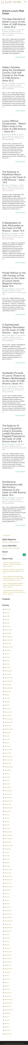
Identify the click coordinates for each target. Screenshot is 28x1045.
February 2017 (8, 992)
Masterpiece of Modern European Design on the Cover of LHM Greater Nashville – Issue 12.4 (13, 571)
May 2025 (7, 660)
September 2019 (9, 886)
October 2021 (8, 804)
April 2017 (7, 986)
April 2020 (7, 862)
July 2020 (7, 852)
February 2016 (8, 1034)
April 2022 (7, 784)
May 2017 (7, 982)
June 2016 (7, 1020)
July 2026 (7, 612)
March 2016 (7, 1030)
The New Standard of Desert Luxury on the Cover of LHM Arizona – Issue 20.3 (14, 22)
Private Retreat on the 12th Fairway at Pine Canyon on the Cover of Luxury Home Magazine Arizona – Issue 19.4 (14, 279)
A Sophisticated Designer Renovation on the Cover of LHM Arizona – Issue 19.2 (13, 328)
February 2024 (8, 712)
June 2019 (7, 897)
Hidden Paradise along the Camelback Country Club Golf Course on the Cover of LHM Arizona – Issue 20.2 (13, 73)
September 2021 (9, 808)
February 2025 (8, 671)
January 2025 (8, 674)
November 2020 (8, 838)
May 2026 (7, 619)
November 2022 (8, 760)
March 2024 (7, 708)
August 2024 (8, 691)
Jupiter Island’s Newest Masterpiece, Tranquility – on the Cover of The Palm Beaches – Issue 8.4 (12, 564)
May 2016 (7, 1023)
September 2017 (9, 968)
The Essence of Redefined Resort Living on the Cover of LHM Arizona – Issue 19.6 (14, 177)
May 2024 (7, 701)
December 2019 (8, 876)
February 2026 (8, 630)
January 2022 (8, 794)
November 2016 (8, 1003)
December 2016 (8, 999)
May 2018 (7, 941)
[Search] (24, 554)
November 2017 (8, 962)
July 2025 (7, 653)
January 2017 (8, 996)
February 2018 (8, 951)
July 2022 (7, 773)
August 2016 (8, 1013)
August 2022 (8, 770)
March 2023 (7, 746)
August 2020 (8, 849)
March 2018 (7, 948)
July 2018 (7, 934)
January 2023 (8, 753)
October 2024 (8, 684)
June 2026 (7, 616)
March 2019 (7, 907)
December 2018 (8, 917)
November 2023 (8, 722)
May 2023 (7, 742)
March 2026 (7, 626)
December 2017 (8, 958)
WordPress (22, 1043)
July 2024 (7, 695)
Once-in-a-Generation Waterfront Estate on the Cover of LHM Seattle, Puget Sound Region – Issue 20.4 (13, 585)
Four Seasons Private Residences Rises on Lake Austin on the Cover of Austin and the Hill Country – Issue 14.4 (14, 592)
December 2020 (8, 835)
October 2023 (8, 725)
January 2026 (8, 633)
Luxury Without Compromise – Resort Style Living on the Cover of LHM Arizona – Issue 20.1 (14, 126)
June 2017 (7, 979)
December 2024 (8, 677)
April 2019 (7, 903)
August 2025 (8, 650)
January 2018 (8, 955)
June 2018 (7, 938)
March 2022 (7, 787)
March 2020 (7, 866)
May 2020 (7, 859)
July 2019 (7, 893)
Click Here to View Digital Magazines (10, 542)
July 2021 (7, 814)
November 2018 (8, 921)
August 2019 (8, 890)
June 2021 (7, 818)
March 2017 (7, 989)
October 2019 (8, 883)
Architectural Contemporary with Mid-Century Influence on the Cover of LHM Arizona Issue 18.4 (14, 488)
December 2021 (8, 797)
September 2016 (9, 1010)
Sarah (13, 29)
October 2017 (8, 965)
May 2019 (7, 900)
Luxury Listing (17, 33)
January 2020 (8, 873)
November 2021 (8, 801)
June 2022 (7, 777)
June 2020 (7, 855)
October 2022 (8, 763)
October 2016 (8, 1006)
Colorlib (13, 1043)
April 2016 (7, 1027)
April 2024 (7, 705)
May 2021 (7, 821)
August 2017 (8, 972)
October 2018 (8, 924)
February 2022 (8, 790)
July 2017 (7, 975)
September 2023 (9, 729)
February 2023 (8, 749)
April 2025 (7, 664)
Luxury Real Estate (9, 35)
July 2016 (7, 1016)
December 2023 (8, 719)
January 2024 (8, 715)
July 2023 (7, 736)
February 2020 (8, 869)
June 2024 (7, 698)
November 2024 (8, 681)
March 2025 (7, 667)
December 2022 (8, 756)
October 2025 (8, 643)
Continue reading (20, 57)
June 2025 (7, 657)
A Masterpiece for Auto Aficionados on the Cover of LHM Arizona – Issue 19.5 (13, 226)
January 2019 (8, 914)
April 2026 (7, 623)
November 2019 (8, 879)
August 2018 (8, 931)
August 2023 (8, 732)
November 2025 (8, 640)
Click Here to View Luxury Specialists (11, 548)
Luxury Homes (10, 33)
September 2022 (9, 766)
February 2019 (8, 910)
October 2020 (8, 842)
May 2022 (7, 780)
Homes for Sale (20, 29)
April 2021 (7, 825)
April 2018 (7, 944)
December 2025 (8, 636)
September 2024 (9, 688)
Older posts (7, 535)
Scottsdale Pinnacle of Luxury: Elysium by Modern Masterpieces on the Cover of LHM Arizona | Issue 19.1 (13, 378)
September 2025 (9, 647)
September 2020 (9, 845)
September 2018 (9, 927)
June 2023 (7, 739)
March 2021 (7, 828)
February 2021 (8, 832)
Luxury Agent (5, 31)
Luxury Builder (12, 31)
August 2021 (8, 811)
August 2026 (8, 609)
